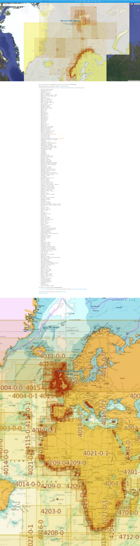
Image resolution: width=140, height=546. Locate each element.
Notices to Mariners (62, 291)
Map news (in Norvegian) (43, 293)
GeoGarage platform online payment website (79, 289)
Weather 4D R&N (44, 289)
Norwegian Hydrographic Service (61, 87)
